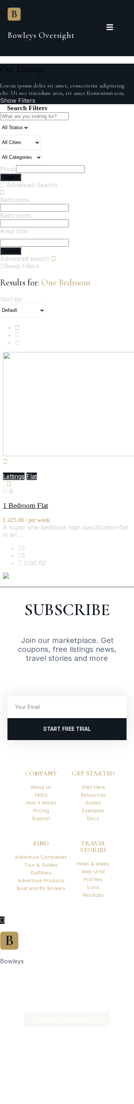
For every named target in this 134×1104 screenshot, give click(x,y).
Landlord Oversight (27, 986)
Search (10, 251)
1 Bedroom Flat (25, 505)
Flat (31, 476)
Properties (14, 998)
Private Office (19, 1004)
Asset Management (27, 992)
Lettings (14, 476)
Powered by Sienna (27, 1009)
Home (8, 974)
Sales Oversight (22, 980)
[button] (67, 974)
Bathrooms (15, 215)
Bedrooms (14, 200)
